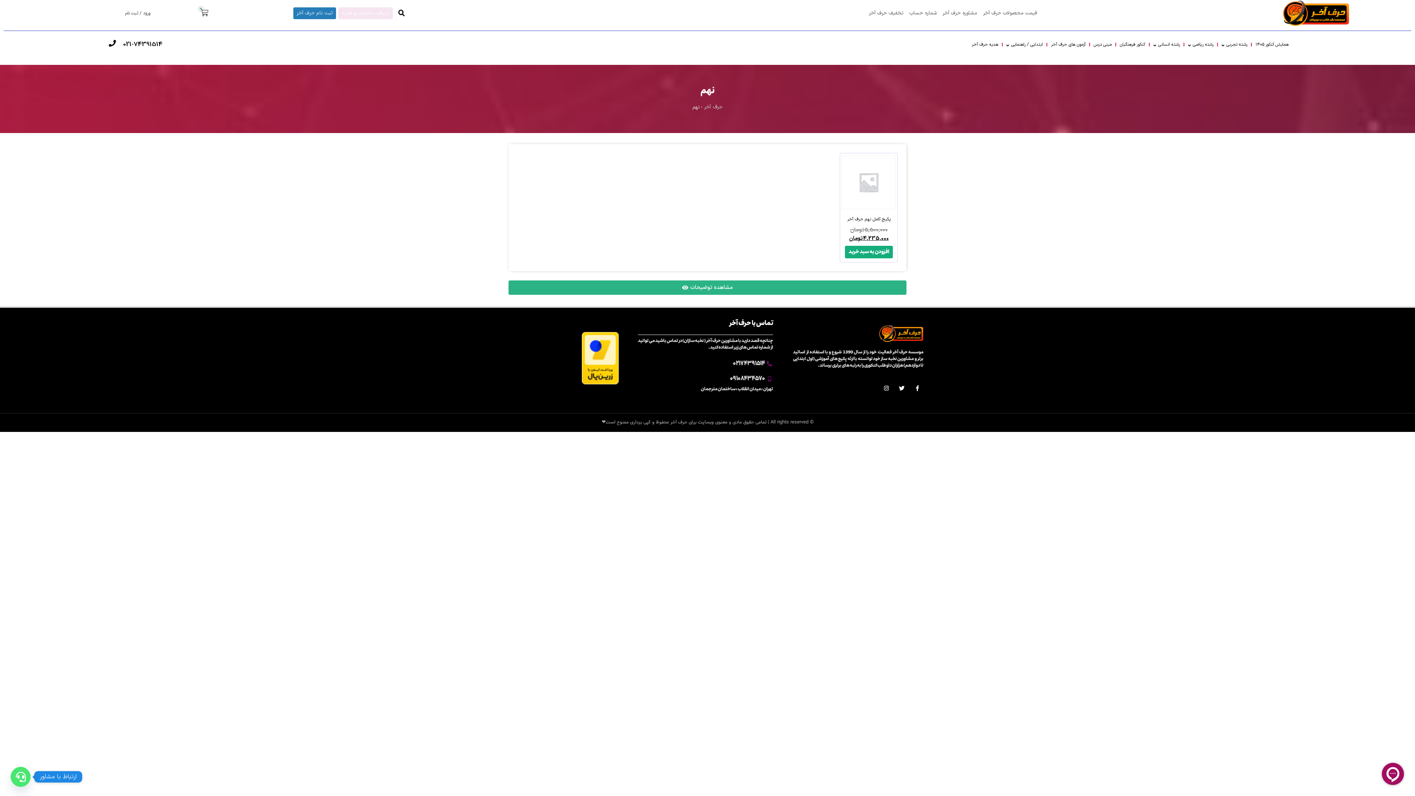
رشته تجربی (1236, 44)
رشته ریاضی (1203, 44)
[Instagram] (886, 388)
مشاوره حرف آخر (960, 13)
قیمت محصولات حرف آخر (1010, 13)
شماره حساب (923, 13)
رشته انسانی (1169, 44)
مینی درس (1103, 44)
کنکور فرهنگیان (1132, 44)
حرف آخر (713, 107)
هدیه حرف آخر (985, 44)
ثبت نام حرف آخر (315, 13)
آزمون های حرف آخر (1068, 44)
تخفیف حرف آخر (886, 13)
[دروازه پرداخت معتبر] (600, 383)
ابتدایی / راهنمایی (1027, 44)
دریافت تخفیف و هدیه (365, 13)
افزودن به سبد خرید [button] (869, 252)
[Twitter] (902, 388)
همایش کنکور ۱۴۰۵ (1272, 44)
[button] (402, 13)
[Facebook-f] (917, 388)
